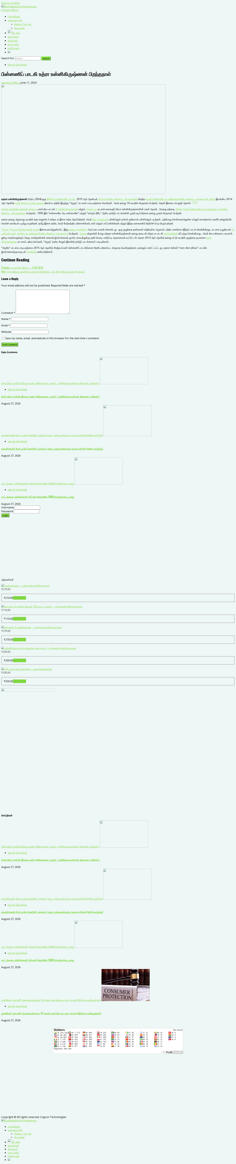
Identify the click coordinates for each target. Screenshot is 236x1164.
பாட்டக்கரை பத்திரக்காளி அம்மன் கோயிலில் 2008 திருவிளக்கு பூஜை (37, 483)
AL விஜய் (210, 199)
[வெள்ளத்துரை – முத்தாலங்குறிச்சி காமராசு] (25, 585)
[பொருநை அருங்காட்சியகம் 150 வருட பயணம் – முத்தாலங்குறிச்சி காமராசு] (41, 606)
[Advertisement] (97, 549)
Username (7, 507)
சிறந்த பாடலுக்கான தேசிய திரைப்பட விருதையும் (42, 233)
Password (7, 511)
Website (6, 332)
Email (5, 325)
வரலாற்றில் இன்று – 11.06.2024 (22, 268)
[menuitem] (14, 1126)
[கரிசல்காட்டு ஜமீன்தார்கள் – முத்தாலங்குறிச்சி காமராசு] (31, 627)
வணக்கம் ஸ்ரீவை (10, 82)
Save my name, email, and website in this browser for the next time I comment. (52, 338)
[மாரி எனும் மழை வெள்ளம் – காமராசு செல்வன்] (26, 669)
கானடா (73, 229)
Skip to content (10, 3)
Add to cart (19, 598)
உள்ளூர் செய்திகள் (17, 64)
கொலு (83, 233)
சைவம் (40, 203)
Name (6, 319)
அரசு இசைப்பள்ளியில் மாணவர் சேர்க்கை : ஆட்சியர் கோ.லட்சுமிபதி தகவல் (43, 271)
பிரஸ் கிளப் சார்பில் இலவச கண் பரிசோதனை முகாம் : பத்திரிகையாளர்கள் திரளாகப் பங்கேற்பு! (50, 383)
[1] (193, 202)
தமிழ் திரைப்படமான (25, 203)
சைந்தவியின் (171, 233)
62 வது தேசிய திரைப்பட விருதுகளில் (118, 199)
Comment (8, 313)
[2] (196, 202)
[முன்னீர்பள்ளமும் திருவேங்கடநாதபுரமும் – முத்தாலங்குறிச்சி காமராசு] (38, 648)
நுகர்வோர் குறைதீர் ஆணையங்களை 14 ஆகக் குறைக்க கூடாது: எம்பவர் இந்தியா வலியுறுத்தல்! (51, 1000)
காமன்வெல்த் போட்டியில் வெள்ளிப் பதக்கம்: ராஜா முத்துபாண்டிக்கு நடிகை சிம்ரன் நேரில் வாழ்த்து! (52, 435)
